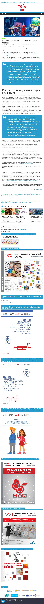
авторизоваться (23, 229)
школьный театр (21, 46)
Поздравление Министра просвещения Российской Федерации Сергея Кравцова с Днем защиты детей (20, 194)
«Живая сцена (9, 53)
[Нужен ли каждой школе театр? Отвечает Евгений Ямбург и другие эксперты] (8, 208)
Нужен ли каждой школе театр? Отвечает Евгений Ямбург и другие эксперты (8, 218)
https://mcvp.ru (39, 189)
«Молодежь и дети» (25, 187)
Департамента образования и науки (18, 165)
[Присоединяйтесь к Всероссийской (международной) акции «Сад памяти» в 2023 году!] (22, 208)
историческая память (33, 44)
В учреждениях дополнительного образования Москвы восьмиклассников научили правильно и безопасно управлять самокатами (20, 201)
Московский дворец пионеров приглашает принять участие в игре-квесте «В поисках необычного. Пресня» (36, 219)
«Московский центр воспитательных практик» (27, 180)
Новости (4, 38)
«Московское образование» (11, 180)
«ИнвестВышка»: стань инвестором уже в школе (10, 2)
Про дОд (10, 44)
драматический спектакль (25, 44)
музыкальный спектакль (6, 46)
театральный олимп (14, 46)
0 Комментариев (16, 44)
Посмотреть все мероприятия (7, 302)
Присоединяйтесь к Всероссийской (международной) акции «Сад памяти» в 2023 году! (21, 219)
